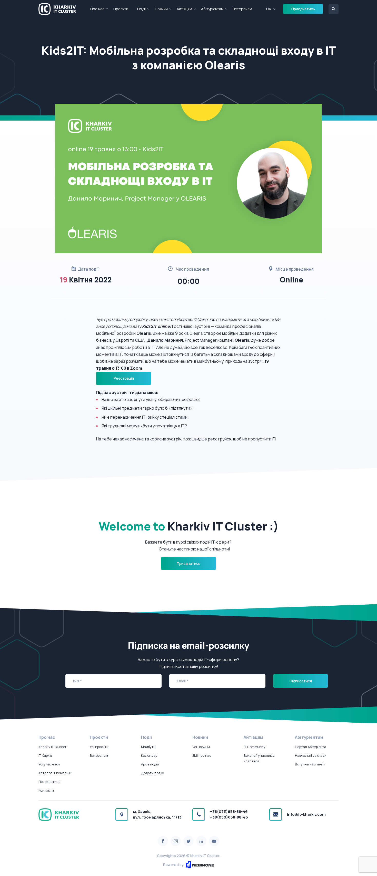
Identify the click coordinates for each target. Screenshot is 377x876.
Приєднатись (303, 8)
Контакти (46, 790)
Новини (161, 8)
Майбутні (148, 746)
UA (268, 8)
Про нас (97, 8)
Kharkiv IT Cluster (52, 746)
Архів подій (150, 764)
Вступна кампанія (310, 764)
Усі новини (201, 746)
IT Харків (45, 755)
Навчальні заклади (310, 755)
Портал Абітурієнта (310, 746)
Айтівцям (184, 8)
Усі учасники (49, 764)
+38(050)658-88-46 (229, 817)
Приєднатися (49, 781)
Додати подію (152, 773)
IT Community (254, 746)
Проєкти (120, 8)
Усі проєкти (99, 746)
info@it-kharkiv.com (306, 814)
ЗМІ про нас (201, 755)
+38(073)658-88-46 (229, 811)
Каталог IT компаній (54, 773)
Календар (149, 755)
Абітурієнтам (212, 8)
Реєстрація (124, 378)
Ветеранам (242, 8)
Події (141, 8)
